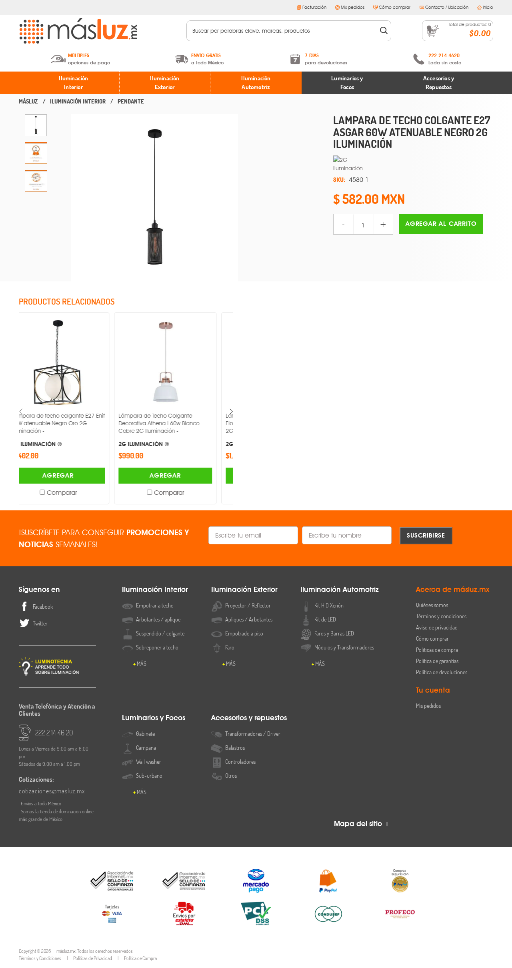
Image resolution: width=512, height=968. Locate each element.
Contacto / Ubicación (446, 7)
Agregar (72, 475)
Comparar (76, 492)
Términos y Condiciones (40, 958)
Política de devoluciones (441, 672)
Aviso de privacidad (437, 627)
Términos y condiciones (441, 616)
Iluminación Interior (73, 82)
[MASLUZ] (28, 102)
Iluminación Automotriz (255, 82)
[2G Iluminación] (413, 164)
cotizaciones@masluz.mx (52, 791)
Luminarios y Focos (347, 82)
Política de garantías (437, 660)
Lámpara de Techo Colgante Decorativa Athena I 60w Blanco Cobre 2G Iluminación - (66, 429)
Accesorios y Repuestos (438, 82)
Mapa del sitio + (362, 823)
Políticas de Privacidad (92, 958)
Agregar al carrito (441, 223)
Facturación (314, 7)
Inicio (488, 7)
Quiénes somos (432, 605)
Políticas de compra (437, 649)
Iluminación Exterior (164, 82)
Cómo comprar (394, 7)
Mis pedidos (352, 7)
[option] (36, 125)
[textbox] (283, 31)
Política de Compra (140, 958)
